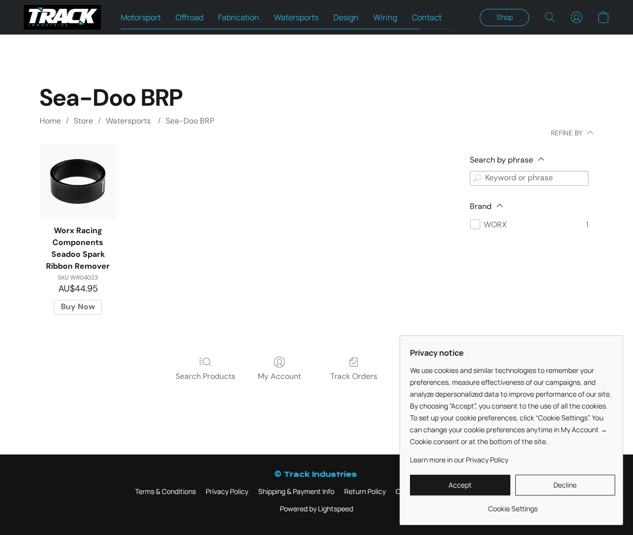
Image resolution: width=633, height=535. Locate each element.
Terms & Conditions (165, 491)
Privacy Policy (227, 491)
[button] (62, 17)
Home (50, 121)
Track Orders (353, 376)
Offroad (189, 17)
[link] (512, 505)
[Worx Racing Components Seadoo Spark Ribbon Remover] (78, 181)
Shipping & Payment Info (296, 491)
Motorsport (141, 17)
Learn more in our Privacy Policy (459, 459)
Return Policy (365, 491)
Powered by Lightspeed (316, 508)
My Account (279, 376)
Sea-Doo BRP (190, 121)
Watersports (296, 17)
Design (346, 17)
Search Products (205, 376)
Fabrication (238, 17)
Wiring (385, 17)
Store (83, 121)
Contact (427, 17)
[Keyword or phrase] (477, 178)
